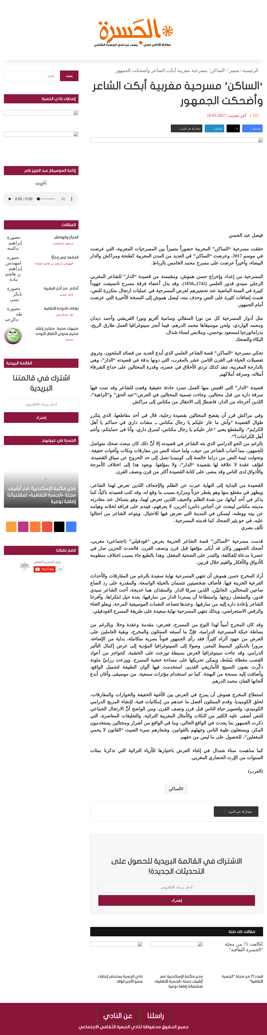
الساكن (175, 788)
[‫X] (59, 527)
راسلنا (155, 1016)
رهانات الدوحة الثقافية (61, 308)
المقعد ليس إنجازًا (64, 257)
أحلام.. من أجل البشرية (61, 288)
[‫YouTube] (47, 527)
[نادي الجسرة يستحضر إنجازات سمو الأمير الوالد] (116, 956)
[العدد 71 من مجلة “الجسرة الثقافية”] (237, 956)
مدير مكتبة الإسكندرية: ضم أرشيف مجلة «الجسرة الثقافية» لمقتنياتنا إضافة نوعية (178, 981)
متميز (234, 70)
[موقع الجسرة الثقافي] (133, 30)
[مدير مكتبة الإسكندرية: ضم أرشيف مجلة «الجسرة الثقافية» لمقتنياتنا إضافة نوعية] (176, 956)
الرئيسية (250, 70)
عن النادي (117, 1016)
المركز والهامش (66, 237)
